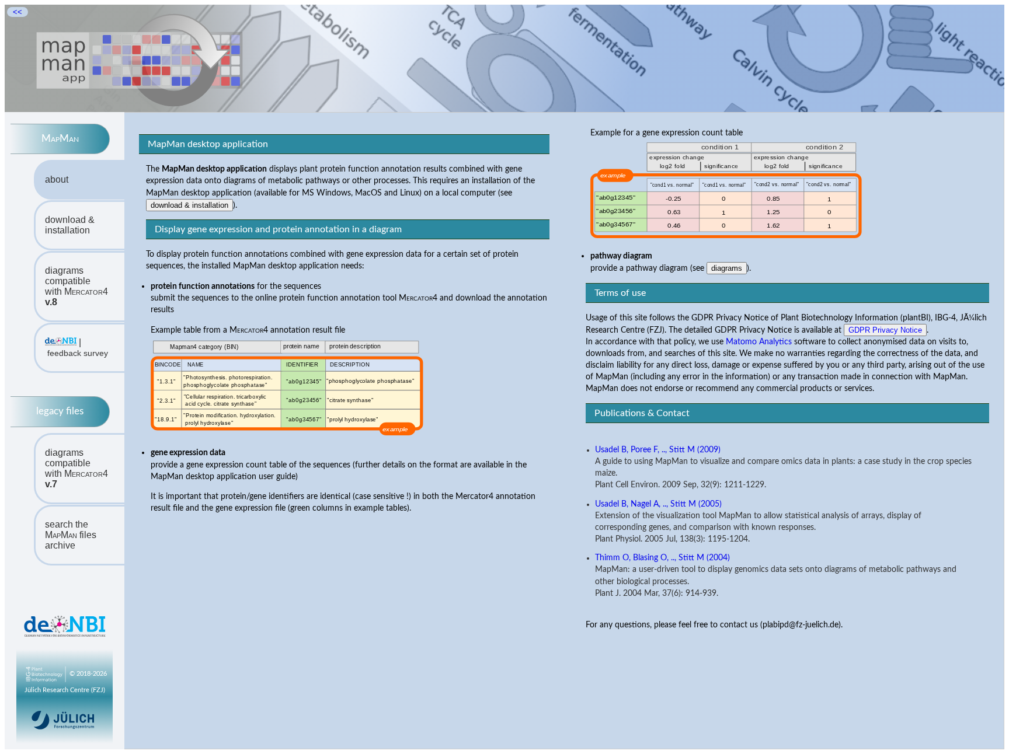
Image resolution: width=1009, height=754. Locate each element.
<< (18, 12)
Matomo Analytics (759, 341)
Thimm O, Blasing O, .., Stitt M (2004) (662, 558)
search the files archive (70, 534)
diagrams (726, 268)
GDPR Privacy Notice (885, 330)
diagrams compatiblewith (76, 286)
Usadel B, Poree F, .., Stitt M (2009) (658, 450)
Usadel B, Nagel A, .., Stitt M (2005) (658, 504)
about (56, 179)
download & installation (70, 225)
